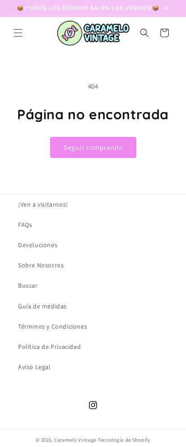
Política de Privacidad (49, 347)
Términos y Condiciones (52, 326)
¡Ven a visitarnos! (43, 204)
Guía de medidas (42, 306)
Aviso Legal (34, 367)
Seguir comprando (93, 147)
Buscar (28, 285)
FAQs (25, 225)
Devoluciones (37, 245)
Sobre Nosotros (41, 265)
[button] (18, 33)
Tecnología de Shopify (124, 440)
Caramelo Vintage (75, 440)
